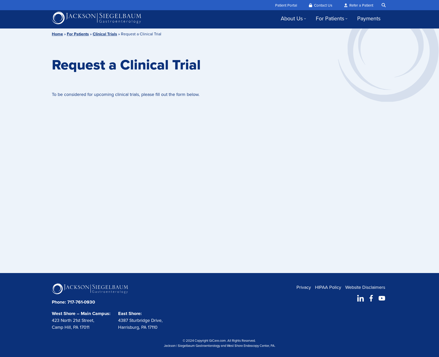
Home (57, 34)
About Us (292, 19)
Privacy (303, 287)
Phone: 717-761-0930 (73, 302)
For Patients (330, 19)
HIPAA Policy (328, 287)
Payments (369, 19)
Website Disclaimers (365, 287)
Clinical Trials (105, 34)
